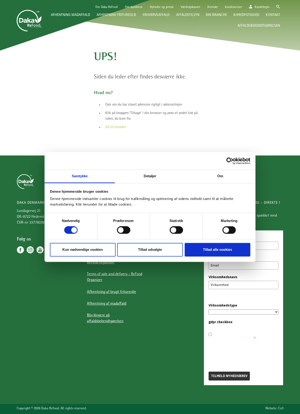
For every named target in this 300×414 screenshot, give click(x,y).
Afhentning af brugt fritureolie (111, 292)
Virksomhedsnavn (223, 277)
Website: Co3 (274, 408)
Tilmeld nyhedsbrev (229, 376)
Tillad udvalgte (150, 249)
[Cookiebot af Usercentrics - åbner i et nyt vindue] (229, 160)
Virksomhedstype (223, 305)
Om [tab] (220, 176)
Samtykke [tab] (80, 176)
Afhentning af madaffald (106, 304)
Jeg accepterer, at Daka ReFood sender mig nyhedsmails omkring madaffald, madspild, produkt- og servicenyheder (244, 333)
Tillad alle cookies (217, 249)
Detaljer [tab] (150, 176)
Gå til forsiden (115, 127)
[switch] (123, 230)
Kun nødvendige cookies (82, 249)
